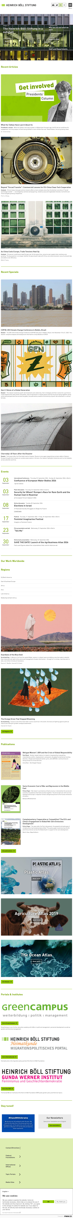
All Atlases (6, 982)
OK (48, 1201)
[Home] (19, 5)
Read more (36, 878)
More (6, 41)
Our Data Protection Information (10, 1212)
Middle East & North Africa (9, 598)
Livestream (17, 511)
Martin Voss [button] (26, 832)
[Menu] (70, 5)
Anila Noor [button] (26, 763)
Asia (2, 589)
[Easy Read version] (53, 5)
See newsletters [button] (55, 1125)
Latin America (5, 594)
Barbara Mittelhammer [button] (29, 798)
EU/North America (6, 577)
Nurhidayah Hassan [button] (35, 763)
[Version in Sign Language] (57, 5)
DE (64, 5)
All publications (7, 851)
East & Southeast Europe (8, 581)
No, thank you (61, 1201)
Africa (2, 585)
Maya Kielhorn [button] (34, 832)
